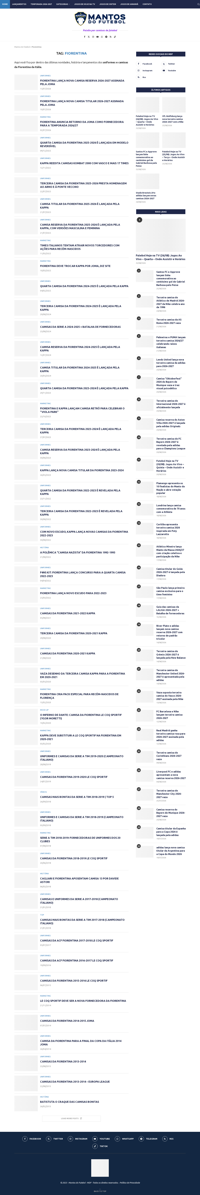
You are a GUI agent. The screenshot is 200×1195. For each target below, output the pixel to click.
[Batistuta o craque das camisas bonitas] (26, 1103)
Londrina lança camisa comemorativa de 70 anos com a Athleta (170, 508)
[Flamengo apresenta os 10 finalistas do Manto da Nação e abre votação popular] (144, 487)
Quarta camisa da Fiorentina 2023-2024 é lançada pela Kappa (84, 388)
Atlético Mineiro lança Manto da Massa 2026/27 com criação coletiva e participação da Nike (170, 551)
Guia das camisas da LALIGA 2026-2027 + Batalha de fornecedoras (170, 610)
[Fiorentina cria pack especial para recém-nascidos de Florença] (26, 696)
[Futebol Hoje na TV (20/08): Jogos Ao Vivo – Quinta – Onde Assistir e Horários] (144, 465)
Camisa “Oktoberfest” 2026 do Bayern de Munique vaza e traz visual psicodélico (169, 383)
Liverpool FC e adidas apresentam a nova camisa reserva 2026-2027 (171, 774)
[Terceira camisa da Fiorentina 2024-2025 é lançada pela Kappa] (26, 308)
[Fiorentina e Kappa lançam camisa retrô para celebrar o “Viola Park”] (26, 410)
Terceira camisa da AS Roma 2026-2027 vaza (169, 321)
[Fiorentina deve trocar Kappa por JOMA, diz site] (26, 268)
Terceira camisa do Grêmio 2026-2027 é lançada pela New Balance (171, 654)
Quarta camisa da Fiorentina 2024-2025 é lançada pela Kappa (84, 286)
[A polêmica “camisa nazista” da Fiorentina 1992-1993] (26, 554)
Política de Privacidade (130, 1183)
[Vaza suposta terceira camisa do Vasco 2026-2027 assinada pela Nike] (144, 697)
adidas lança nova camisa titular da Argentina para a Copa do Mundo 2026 (170, 850)
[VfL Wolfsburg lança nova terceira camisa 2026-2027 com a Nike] (174, 105)
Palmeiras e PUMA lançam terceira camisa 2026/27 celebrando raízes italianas (171, 342)
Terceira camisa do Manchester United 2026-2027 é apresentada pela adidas (170, 675)
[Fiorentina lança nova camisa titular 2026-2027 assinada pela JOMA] (26, 103)
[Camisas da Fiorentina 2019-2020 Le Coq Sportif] (26, 778)
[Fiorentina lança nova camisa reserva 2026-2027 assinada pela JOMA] (26, 82)
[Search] (198, 4)
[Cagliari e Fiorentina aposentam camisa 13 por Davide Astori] (26, 880)
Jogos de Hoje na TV (84, 4)
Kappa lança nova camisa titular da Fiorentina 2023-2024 (82, 470)
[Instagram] (93, 37)
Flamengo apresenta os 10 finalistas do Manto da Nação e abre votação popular (170, 488)
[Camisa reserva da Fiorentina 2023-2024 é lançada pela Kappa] (26, 451)
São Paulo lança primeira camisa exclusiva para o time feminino (170, 591)
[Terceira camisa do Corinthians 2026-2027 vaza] (144, 757)
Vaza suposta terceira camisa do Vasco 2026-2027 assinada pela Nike (169, 695)
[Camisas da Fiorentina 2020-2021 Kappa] (26, 655)
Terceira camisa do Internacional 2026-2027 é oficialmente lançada (171, 404)
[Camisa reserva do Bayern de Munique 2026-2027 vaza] (144, 814)
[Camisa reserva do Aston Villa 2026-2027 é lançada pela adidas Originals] (144, 424)
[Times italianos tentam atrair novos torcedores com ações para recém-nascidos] (26, 247)
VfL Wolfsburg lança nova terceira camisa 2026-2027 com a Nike (172, 119)
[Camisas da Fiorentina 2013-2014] (26, 1063)
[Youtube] (97, 37)
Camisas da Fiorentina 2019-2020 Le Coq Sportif (73, 776)
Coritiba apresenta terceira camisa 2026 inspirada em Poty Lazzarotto (168, 529)
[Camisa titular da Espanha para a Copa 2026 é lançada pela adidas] (144, 833)
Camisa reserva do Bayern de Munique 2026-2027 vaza (170, 812)
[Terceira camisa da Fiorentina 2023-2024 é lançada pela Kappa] (26, 431)
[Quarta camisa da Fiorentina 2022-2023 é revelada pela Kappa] (26, 492)
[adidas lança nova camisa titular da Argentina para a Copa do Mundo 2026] (144, 852)
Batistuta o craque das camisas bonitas (69, 1101)
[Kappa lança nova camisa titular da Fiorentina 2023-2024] (26, 472)
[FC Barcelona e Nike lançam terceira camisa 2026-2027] (144, 716)
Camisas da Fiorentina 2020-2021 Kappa (67, 653)
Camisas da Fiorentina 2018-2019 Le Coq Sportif (73, 858)
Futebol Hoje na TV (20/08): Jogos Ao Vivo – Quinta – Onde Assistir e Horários (170, 466)
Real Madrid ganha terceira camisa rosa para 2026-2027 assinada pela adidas (170, 735)
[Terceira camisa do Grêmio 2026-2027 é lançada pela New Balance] (144, 655)
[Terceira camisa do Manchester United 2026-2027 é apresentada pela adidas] (144, 674)
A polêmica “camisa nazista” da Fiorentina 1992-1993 (77, 552)
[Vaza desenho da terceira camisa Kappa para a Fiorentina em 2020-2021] (26, 675)
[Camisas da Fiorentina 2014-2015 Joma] (26, 1022)
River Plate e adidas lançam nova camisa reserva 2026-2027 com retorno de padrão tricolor (169, 632)
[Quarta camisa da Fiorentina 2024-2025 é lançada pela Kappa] (26, 288)
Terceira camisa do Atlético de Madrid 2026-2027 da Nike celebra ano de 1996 (170, 302)
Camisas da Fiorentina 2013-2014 (63, 1061)
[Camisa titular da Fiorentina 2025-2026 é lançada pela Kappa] (26, 206)
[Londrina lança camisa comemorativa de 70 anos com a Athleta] (144, 509)
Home (5, 4)
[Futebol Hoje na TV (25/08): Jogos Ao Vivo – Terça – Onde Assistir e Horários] (174, 140)
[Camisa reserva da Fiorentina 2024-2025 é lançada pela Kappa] (26, 349)
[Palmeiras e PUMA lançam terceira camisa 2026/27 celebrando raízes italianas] (144, 341)
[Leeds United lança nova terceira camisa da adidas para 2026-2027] (144, 364)
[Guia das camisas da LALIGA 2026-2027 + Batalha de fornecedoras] (144, 611)
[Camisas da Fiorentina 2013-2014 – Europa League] (26, 1083)
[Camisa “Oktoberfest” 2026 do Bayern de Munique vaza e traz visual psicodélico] (144, 383)
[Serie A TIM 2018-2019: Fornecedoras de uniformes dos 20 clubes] (26, 839)
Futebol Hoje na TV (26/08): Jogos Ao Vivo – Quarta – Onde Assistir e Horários (147, 120)
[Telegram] (106, 37)
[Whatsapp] (102, 37)
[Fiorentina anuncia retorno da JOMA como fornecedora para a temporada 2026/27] (26, 123)
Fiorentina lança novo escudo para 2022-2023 (73, 593)
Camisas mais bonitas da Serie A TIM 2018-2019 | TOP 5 (77, 796)
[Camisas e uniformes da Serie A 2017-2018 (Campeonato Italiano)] (26, 901)
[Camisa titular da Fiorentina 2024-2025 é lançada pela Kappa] (26, 369)
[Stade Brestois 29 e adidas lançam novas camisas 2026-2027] (147, 181)
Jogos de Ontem (107, 4)
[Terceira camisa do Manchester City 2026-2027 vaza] (144, 795)
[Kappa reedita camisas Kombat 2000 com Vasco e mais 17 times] (26, 165)
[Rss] (110, 37)
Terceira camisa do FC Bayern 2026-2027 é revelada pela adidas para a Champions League (170, 443)
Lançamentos (19, 4)
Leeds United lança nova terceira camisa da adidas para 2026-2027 (170, 362)
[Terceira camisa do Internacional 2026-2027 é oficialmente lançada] (144, 405)
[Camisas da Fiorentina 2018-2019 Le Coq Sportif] (26, 860)
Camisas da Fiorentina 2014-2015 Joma (67, 1020)
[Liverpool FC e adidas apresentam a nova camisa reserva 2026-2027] (144, 776)
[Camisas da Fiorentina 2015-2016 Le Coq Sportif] (26, 982)
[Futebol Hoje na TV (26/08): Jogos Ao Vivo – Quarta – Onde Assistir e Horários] (147, 105)
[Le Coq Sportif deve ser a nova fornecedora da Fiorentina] (26, 1002)
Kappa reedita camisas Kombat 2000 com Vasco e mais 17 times (84, 163)
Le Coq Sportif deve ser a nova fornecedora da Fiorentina (83, 1000)
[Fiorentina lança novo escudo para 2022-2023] (26, 595)
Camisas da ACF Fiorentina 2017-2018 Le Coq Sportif (76, 940)
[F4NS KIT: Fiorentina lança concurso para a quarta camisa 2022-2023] (26, 574)
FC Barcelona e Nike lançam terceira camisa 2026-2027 (169, 714)
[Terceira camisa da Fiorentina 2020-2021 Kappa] (26, 635)
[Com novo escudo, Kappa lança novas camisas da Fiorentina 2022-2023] (26, 533)
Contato (147, 4)
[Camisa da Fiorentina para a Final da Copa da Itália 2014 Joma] (26, 1043)
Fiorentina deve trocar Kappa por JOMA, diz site (75, 265)
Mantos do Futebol (22, 47)
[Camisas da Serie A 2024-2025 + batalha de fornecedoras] (26, 328)
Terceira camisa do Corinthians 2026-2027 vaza (168, 756)
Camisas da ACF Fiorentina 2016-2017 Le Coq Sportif (76, 960)
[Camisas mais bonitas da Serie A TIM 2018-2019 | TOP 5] (26, 798)
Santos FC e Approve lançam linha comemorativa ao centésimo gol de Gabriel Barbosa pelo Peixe (146, 158)
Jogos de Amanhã (129, 4)
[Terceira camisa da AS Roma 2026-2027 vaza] (144, 324)
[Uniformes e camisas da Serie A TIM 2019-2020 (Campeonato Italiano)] (26, 758)
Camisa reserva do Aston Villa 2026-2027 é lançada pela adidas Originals (170, 423)
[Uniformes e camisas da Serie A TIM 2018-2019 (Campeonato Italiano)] (26, 819)
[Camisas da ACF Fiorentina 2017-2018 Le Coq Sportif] (26, 942)
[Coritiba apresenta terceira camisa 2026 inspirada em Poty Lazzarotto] (144, 528)
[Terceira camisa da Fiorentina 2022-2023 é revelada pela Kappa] (26, 513)
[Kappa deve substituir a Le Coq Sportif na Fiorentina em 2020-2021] (26, 737)
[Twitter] (89, 37)
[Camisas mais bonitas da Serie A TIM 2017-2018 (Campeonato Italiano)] (26, 921)
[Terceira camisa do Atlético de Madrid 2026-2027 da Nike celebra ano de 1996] (144, 302)
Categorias (62, 4)
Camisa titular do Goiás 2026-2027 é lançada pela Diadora (170, 572)
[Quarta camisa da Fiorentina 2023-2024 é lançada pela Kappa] (26, 390)
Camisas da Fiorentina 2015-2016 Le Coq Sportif (73, 980)
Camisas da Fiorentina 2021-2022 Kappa (67, 613)
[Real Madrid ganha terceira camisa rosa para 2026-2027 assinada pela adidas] (144, 735)
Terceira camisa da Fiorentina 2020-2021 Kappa (73, 633)
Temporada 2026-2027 (41, 4)
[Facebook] (84, 37)
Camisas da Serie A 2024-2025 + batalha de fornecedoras (80, 326)
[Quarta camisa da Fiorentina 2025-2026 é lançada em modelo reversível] (26, 144)
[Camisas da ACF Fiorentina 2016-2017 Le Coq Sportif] (26, 962)
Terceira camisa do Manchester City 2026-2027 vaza (169, 793)
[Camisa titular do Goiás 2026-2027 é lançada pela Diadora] (144, 573)
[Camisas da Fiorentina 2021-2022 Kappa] (26, 615)
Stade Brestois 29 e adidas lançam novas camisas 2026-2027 (146, 196)
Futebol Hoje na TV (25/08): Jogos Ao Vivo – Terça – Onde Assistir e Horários (173, 155)
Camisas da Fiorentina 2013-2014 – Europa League (75, 1081)
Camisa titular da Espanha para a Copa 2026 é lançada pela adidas (171, 831)
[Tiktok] (115, 37)
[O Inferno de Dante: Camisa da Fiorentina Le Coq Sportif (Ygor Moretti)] (26, 716)
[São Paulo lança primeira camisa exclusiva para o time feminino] (144, 592)
